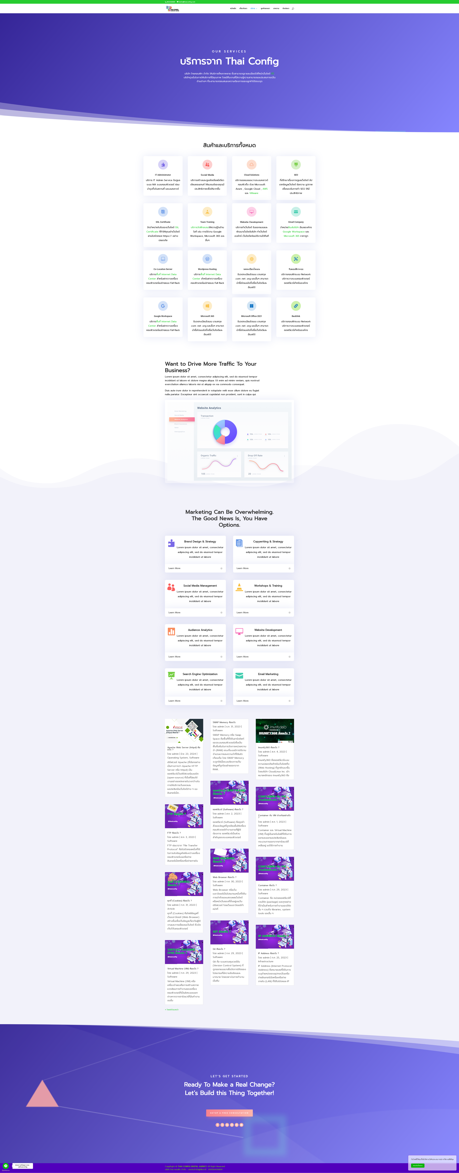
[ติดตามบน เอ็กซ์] (222, 1125)
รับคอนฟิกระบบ (296, 269)
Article (171, 909)
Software (194, 757)
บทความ (276, 9)
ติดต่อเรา (286, 9)
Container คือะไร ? (267, 885)
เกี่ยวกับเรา (243, 9)
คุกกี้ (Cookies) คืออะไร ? (179, 900)
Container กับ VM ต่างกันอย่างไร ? (274, 816)
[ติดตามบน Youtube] (241, 1125)
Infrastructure (265, 961)
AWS (265, 189)
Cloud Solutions (251, 175)
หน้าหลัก (233, 9)
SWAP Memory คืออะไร (224, 722)
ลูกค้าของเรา (265, 9)
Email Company (296, 222)
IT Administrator (163, 175)
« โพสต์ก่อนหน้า (172, 1009)
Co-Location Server (163, 269)
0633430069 (171, 2)
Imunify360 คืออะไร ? (268, 747)
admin (175, 754)
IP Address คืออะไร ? (268, 953)
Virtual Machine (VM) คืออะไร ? (182, 968)
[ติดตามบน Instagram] (232, 1125)
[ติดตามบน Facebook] (217, 1125)
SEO (296, 175)
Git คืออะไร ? (219, 949)
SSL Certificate (163, 222)
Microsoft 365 (291, 236)
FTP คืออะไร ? (174, 833)
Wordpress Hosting (207, 269)
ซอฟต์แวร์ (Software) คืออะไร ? (228, 809)
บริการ (253, 9)
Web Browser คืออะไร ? (224, 877)
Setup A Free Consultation (229, 1113)
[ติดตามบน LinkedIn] (227, 1125)
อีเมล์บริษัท (293, 227)
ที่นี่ (272, 73)
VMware (253, 193)
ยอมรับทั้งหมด (418, 1166)
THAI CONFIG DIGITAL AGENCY (192, 1166)
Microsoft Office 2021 (251, 316)
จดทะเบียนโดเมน (251, 269)
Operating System (177, 757)
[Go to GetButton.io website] (6, 1170)
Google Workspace (294, 231)
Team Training (207, 222)
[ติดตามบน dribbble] (237, 1125)
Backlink (296, 316)
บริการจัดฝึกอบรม (200, 227)
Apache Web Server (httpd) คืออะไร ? (183, 748)
